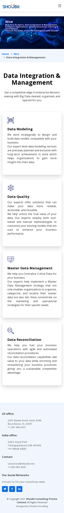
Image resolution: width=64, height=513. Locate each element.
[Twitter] (5, 489)
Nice (16, 53)
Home (5, 53)
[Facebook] (12, 489)
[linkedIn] (19, 489)
